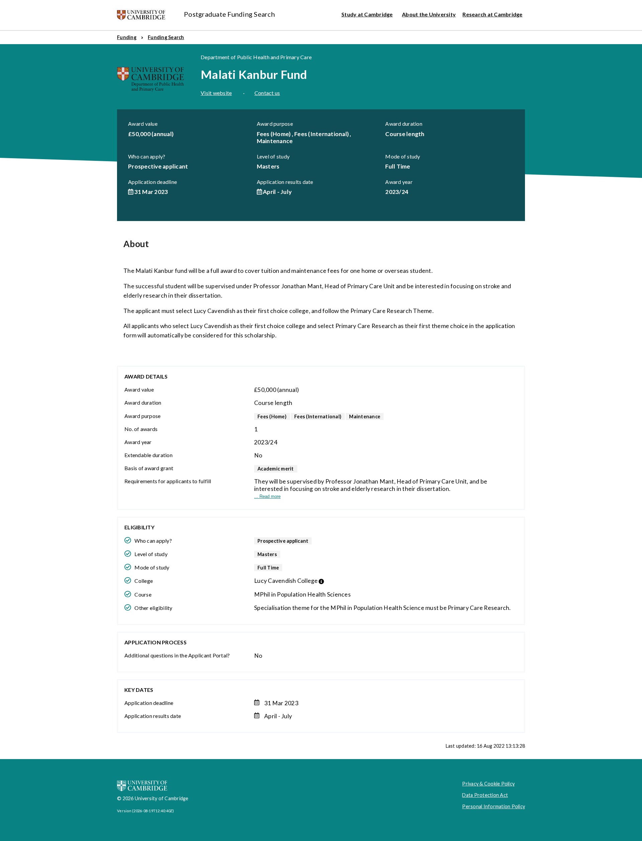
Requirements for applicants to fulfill (167, 481)
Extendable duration (148, 455)
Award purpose (275, 123)
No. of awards (140, 429)
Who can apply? (147, 156)
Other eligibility (153, 608)
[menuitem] (126, 37)
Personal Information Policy (493, 806)
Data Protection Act (485, 795)
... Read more (267, 496)
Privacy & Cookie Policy (488, 783)
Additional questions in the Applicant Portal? (177, 655)
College (143, 580)
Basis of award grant (148, 468)
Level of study (273, 156)
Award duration (403, 123)
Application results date (285, 182)
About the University (429, 14)
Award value (142, 123)
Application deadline (152, 182)
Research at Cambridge (492, 14)
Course (142, 594)
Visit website (216, 93)
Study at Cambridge (367, 14)
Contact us (267, 93)
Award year (399, 182)
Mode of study (402, 156)
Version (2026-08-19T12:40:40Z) (145, 811)
